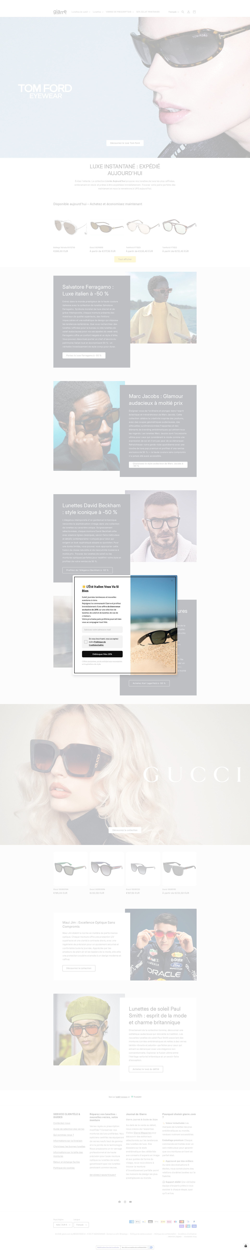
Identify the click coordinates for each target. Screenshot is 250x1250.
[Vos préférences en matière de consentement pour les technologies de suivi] (245, 1245)
